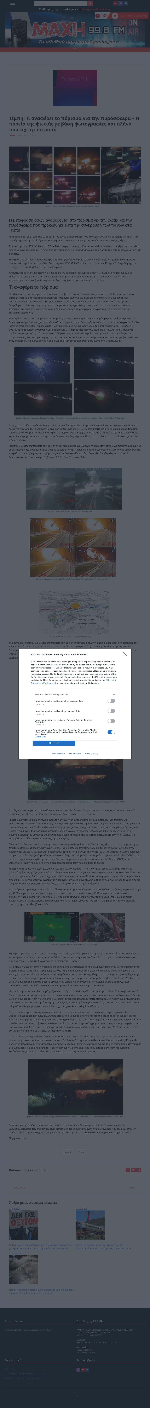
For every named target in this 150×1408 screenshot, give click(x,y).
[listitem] (75, 694)
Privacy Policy (91, 753)
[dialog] (75, 704)
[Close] (125, 655)
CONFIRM (53, 743)
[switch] (111, 701)
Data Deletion (58, 753)
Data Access (75, 753)
